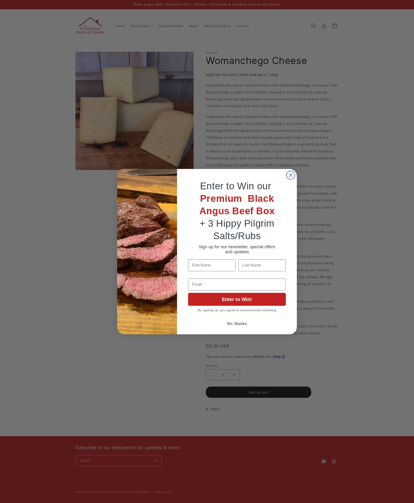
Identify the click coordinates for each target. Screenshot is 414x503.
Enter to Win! (237, 299)
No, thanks (237, 324)
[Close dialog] (291, 175)
